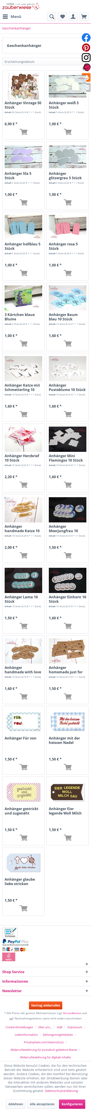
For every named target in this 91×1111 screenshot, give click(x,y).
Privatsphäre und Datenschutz (44, 1042)
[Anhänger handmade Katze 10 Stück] (23, 510)
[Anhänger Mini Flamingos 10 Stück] (67, 439)
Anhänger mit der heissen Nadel (64, 740)
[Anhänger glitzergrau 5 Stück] (67, 157)
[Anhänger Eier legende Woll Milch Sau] (67, 792)
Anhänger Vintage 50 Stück (23, 105)
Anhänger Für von (20, 738)
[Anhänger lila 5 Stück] (23, 157)
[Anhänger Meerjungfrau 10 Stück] (67, 510)
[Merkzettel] (62, 16)
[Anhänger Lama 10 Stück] (23, 580)
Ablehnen (15, 1104)
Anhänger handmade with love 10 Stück (23, 669)
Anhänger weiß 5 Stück (64, 105)
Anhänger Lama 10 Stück (21, 599)
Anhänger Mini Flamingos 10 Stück (66, 458)
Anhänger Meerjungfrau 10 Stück (63, 528)
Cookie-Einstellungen (19, 1027)
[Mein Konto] (73, 16)
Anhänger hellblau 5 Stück (22, 246)
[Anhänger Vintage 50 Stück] (23, 86)
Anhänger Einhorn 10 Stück (67, 599)
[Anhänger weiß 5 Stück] (67, 86)
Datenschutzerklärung (61, 1091)
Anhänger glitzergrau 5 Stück (65, 175)
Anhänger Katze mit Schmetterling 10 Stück (22, 387)
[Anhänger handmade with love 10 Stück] (23, 651)
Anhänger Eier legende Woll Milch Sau (65, 811)
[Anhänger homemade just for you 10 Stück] (67, 651)
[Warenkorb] (84, 16)
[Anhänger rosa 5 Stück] (67, 227)
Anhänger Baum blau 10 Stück (63, 316)
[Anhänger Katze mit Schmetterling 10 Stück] (23, 368)
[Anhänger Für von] (23, 721)
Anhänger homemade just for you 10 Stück (66, 669)
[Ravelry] (86, 67)
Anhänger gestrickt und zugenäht (21, 811)
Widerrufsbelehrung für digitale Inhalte (45, 1057)
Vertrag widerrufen (45, 1005)
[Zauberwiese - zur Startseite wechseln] (21, 6)
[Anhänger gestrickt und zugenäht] (23, 792)
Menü (16, 16)
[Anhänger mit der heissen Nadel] (67, 721)
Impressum (74, 1027)
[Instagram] (86, 57)
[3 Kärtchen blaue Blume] (23, 298)
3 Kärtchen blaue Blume (20, 316)
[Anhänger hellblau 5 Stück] (23, 227)
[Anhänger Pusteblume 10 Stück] (67, 368)
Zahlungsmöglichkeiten (58, 1035)
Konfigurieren (72, 1104)
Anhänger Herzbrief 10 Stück (22, 458)
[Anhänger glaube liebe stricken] (23, 862)
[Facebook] (86, 37)
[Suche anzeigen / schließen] (51, 16)
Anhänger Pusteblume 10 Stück (67, 387)
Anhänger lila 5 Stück (18, 175)
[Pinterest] (86, 47)
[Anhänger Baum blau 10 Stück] (67, 298)
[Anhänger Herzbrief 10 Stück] (23, 439)
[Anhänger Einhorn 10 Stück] (67, 580)
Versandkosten (72, 1013)
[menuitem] (11, 16)
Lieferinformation (26, 1035)
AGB (59, 1027)
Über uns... (45, 1027)
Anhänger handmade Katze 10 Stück (22, 528)
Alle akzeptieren (42, 1104)
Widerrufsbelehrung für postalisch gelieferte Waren (44, 1050)
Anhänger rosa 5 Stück (63, 246)
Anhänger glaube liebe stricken (20, 881)
